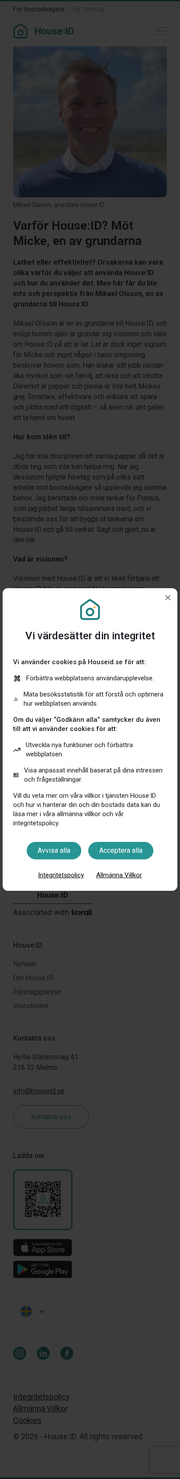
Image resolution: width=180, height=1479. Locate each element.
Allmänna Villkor (119, 875)
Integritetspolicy (61, 875)
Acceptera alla (120, 850)
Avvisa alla (54, 850)
